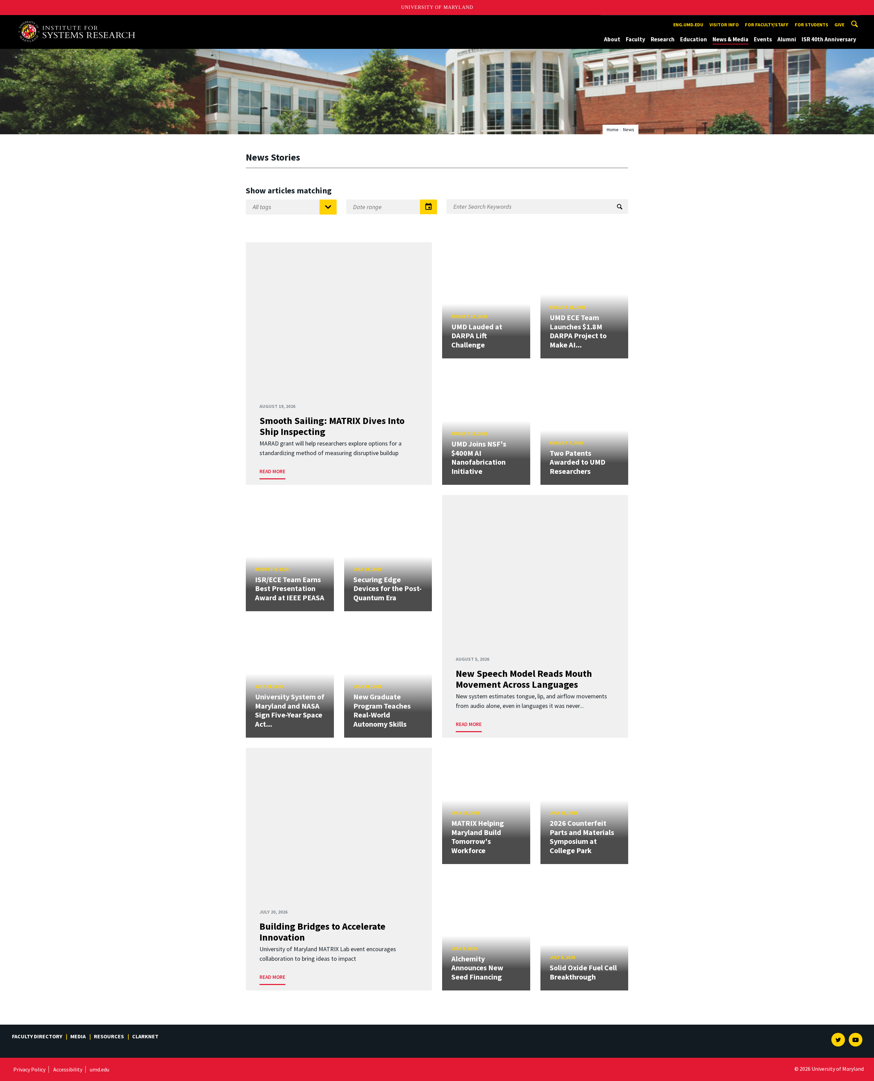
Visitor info (724, 25)
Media (78, 1036)
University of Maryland (437, 7)
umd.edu (99, 1069)
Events (763, 39)
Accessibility (67, 1069)
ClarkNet (145, 1036)
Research (663, 39)
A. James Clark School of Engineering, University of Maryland (79, 21)
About (612, 39)
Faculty (635, 39)
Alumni (786, 39)
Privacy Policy (29, 1069)
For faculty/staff (767, 25)
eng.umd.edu (688, 25)
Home (613, 129)
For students (811, 25)
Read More (272, 471)
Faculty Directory (37, 1036)
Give (839, 25)
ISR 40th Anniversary (829, 39)
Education (693, 39)
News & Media (730, 39)
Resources (109, 1036)
